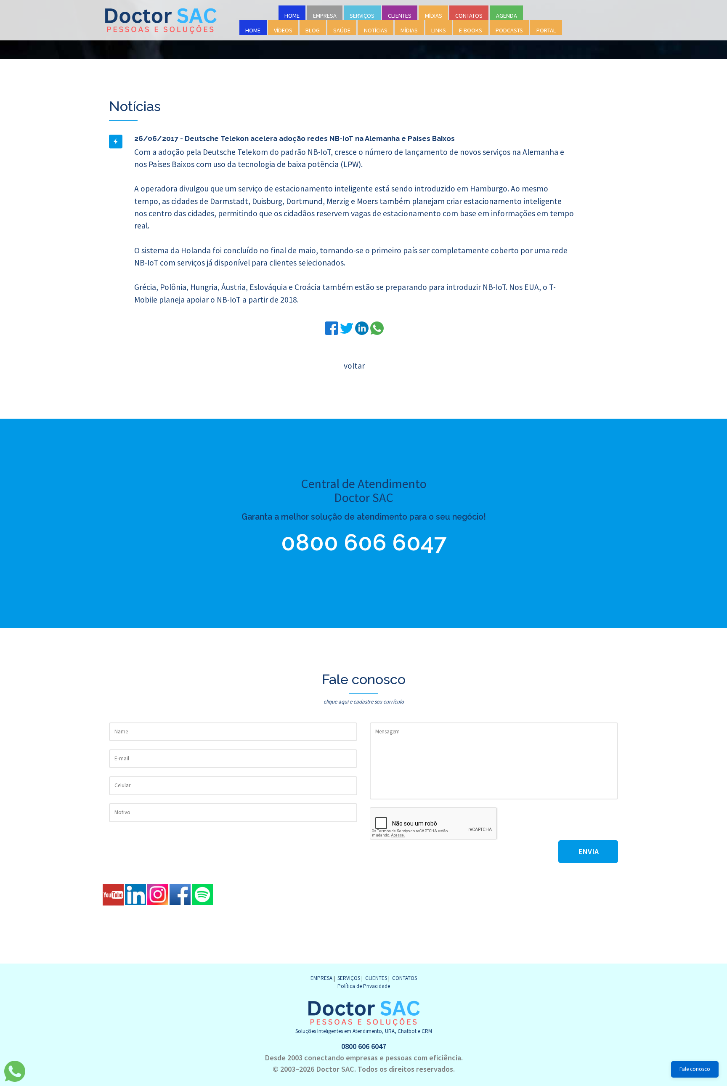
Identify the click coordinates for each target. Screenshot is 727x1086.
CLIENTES (399, 15)
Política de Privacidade (363, 986)
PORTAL (546, 30)
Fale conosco (694, 1069)
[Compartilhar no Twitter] (347, 327)
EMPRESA (325, 15)
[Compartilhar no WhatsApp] (377, 327)
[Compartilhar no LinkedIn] (362, 327)
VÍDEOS (283, 30)
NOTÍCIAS (375, 30)
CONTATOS (469, 15)
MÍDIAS (433, 15)
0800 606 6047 (363, 542)
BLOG (312, 30)
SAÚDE (341, 30)
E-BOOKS (470, 30)
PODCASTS (509, 30)
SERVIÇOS (362, 15)
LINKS (438, 30)
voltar (354, 366)
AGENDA (506, 15)
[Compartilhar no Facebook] (332, 327)
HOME (292, 15)
